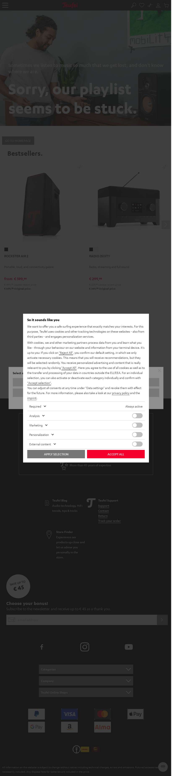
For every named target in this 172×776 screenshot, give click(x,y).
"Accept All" (69, 368)
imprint (31, 398)
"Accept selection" (39, 383)
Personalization (39, 434)
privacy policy (120, 393)
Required (35, 406)
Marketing (36, 425)
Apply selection (56, 454)
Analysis (34, 416)
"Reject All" (66, 352)
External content (40, 444)
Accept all (116, 454)
